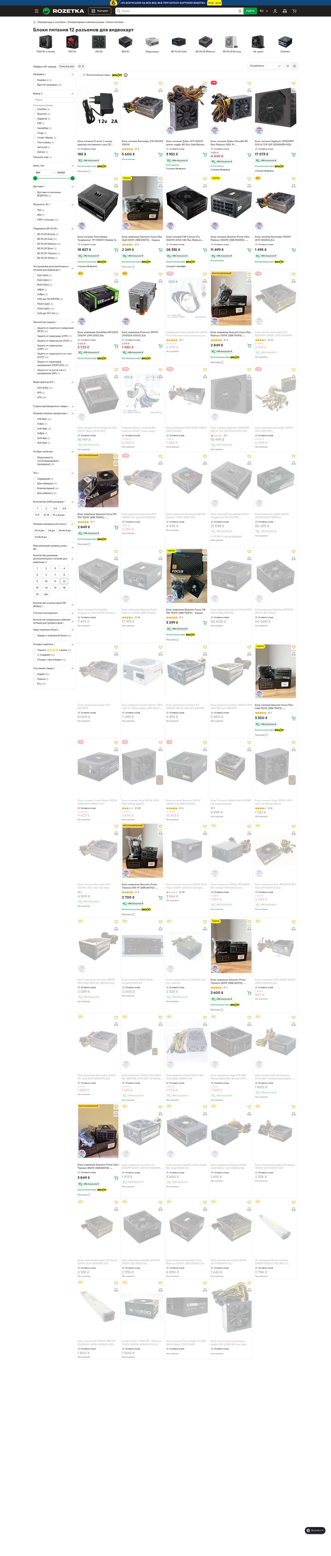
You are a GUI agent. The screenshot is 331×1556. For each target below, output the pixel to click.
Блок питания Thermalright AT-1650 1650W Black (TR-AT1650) (97, 429)
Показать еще (41, 157)
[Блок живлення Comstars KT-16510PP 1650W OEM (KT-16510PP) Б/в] (142, 1131)
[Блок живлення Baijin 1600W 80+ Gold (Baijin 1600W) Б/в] (187, 1041)
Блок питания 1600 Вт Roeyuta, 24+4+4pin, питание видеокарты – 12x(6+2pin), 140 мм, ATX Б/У (274, 1077)
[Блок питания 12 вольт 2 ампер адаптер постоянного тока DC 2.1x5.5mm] (98, 107)
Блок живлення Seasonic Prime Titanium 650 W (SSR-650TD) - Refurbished (139, 887)
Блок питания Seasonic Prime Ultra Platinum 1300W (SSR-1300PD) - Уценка (230, 239)
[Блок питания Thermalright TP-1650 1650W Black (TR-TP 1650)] (187, 1307)
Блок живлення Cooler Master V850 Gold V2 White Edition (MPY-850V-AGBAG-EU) (142, 707)
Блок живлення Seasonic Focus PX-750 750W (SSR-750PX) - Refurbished (97, 516)
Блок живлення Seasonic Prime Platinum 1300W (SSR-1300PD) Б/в (185, 1262)
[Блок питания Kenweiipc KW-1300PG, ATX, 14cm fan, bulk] (98, 850)
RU (261, 11)
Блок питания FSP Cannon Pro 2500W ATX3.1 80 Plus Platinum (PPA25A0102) (183, 239)
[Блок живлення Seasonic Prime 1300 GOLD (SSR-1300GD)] (231, 576)
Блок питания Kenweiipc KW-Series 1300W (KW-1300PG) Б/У (275, 1166)
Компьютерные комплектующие (86, 22)
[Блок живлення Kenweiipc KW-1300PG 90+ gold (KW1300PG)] (142, 480)
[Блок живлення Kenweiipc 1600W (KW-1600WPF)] (275, 394)
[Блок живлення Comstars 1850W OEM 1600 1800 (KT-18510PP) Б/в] (98, 946)
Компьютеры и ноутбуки (52, 22)
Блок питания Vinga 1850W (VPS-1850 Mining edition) (140, 802)
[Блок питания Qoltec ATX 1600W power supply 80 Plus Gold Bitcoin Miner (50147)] (187, 107)
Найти (250, 11)
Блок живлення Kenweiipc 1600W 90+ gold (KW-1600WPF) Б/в (97, 1077)
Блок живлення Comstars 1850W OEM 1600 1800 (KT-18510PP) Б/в (96, 981)
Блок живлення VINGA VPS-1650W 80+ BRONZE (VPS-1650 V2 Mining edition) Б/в (142, 1077)
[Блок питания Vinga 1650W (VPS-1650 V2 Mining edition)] (275, 767)
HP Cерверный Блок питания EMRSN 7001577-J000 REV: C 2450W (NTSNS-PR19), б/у (271, 1262)
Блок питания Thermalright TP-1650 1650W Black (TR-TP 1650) (186, 1343)
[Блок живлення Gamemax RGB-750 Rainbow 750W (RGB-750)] (187, 480)
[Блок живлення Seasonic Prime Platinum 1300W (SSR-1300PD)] (142, 576)
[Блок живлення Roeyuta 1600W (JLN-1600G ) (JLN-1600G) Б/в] (231, 1131)
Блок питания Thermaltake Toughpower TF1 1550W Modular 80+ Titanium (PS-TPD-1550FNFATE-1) (98, 239)
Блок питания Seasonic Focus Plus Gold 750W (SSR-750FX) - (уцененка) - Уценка (274, 707)
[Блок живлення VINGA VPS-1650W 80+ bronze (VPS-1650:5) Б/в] (231, 850)
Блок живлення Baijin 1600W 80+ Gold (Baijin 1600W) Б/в (185, 1077)
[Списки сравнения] (284, 11)
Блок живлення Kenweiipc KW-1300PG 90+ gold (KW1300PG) (139, 516)
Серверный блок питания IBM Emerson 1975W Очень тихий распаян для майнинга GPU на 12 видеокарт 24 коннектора (140, 430)
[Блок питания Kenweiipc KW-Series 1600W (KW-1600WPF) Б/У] (98, 1226)
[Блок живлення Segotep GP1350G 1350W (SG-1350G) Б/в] (142, 1226)
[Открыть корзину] (294, 11)
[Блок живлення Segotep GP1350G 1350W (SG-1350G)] (275, 576)
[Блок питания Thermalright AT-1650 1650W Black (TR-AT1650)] (98, 394)
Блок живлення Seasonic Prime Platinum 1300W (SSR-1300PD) (139, 611)
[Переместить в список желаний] (116, 83)
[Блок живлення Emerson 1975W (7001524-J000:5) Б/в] (142, 298)
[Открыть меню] (36, 11)
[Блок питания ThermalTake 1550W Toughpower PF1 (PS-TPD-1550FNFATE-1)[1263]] (231, 480)
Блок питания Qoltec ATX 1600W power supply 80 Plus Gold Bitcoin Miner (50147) (185, 143)
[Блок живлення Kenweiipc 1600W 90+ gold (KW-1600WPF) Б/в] (98, 1041)
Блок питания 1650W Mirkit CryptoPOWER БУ (137, 981)
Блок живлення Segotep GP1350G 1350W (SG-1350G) (274, 611)
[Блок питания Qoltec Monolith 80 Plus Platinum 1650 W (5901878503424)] (231, 107)
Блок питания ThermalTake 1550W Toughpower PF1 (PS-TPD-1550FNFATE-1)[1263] (230, 516)
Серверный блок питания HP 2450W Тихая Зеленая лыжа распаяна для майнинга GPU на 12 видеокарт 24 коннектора (187, 334)
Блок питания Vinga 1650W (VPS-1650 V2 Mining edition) (274, 802)
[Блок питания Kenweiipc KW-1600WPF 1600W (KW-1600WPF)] (275, 298)
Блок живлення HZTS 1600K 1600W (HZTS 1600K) (186, 429)
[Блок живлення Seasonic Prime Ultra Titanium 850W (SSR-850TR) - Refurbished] (98, 1131)
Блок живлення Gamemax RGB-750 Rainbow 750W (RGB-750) (186, 516)
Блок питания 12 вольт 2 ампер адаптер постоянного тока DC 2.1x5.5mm (95, 143)
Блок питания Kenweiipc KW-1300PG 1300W (142, 143)
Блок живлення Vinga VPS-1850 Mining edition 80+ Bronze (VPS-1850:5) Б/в (228, 1077)
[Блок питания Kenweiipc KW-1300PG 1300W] (142, 107)
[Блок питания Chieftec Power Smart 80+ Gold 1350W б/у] (187, 1131)
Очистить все (66, 67)
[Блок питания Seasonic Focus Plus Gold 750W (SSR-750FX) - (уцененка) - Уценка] (275, 671)
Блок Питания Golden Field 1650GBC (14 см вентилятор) (231, 802)
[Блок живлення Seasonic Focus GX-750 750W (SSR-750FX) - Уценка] (187, 576)
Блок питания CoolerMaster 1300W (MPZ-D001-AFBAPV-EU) (97, 802)
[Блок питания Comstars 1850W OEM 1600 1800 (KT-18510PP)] (231, 671)
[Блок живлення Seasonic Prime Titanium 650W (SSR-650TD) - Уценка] (231, 946)
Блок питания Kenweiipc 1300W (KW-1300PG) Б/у (273, 238)
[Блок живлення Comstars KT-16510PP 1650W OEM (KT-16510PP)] (187, 671)
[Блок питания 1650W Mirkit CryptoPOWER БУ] (142, 946)
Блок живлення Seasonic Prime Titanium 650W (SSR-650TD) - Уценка (228, 982)
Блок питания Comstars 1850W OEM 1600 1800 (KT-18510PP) (231, 707)
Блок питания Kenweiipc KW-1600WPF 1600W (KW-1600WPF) (273, 334)
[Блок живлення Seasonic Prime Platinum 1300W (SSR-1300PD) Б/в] (187, 1226)
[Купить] (116, 154)
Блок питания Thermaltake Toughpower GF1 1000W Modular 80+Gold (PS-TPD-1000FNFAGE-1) (96, 612)
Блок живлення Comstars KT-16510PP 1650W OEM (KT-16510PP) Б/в (142, 1167)
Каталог (102, 11)
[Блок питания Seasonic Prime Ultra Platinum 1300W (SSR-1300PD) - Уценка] (231, 203)
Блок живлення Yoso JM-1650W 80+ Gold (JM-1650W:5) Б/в (275, 886)
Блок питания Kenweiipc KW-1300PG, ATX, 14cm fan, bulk (94, 886)
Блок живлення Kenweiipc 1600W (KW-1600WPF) (274, 429)
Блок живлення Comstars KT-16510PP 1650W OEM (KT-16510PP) (185, 707)
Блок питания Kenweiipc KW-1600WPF (94, 707)
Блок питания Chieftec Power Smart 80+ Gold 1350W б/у (186, 1166)
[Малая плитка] (294, 66)
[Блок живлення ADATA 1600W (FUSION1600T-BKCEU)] (275, 480)
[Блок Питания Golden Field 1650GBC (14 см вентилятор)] (231, 767)
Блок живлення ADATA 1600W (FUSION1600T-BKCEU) (272, 516)
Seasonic (43, 114)
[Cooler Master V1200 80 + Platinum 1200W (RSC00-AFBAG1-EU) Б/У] (142, 1307)
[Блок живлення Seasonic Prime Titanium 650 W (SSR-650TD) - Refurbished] (142, 850)
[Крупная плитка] (287, 66)
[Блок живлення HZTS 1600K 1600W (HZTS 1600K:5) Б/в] (275, 946)
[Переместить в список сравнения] (116, 90)
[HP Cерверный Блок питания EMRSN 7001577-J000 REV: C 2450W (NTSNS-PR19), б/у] (275, 1226)
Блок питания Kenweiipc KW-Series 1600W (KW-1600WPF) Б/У (97, 1262)
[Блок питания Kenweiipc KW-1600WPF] (98, 671)
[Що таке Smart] (125, 75)
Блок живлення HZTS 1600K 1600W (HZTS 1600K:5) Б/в (275, 981)
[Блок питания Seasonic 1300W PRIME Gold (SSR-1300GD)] (187, 767)
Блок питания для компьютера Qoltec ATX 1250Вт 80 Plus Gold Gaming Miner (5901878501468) (228, 1343)
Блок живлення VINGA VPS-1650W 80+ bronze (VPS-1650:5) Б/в (230, 886)
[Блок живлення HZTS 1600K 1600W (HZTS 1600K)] (187, 394)
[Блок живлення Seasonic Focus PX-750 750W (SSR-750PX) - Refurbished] (98, 480)
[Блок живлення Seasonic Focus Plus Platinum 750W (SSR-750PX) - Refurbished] (231, 298)
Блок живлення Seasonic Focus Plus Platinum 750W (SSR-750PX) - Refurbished (231, 334)
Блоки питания (115, 22)
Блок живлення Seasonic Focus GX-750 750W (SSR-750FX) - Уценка (186, 611)
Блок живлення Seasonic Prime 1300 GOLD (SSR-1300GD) (231, 611)
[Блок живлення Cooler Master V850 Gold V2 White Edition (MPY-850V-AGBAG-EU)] (142, 671)
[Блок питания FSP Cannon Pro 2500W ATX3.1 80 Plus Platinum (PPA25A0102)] (187, 203)
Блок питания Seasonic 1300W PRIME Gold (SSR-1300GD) (183, 802)
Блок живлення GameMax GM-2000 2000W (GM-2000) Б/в (98, 334)
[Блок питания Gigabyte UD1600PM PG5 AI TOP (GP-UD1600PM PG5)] (275, 107)
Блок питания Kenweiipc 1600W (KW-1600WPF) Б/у (229, 1262)
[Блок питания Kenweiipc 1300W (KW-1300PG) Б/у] (275, 203)
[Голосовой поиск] (240, 11)
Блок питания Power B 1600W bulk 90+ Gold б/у (185, 981)
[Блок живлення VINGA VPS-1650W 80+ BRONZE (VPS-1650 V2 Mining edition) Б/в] (142, 1041)
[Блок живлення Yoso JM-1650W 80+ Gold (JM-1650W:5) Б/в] (275, 850)
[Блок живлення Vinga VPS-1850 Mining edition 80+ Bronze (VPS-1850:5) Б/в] (231, 1041)
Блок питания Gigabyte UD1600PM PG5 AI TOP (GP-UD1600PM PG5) (274, 143)
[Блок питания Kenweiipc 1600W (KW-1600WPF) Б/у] (231, 1226)
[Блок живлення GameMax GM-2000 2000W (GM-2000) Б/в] (98, 298)
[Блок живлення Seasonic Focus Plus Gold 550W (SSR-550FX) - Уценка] (142, 203)
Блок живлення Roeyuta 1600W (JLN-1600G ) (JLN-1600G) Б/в (229, 1166)
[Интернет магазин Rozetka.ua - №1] (63, 11)
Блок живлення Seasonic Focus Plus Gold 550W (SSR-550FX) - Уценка (142, 238)
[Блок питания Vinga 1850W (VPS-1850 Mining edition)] (142, 767)
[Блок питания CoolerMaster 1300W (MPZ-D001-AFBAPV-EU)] (98, 767)
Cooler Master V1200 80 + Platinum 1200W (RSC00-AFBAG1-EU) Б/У (141, 1343)
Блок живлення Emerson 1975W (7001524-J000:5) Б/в (140, 334)
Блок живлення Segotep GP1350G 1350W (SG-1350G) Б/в (141, 1262)
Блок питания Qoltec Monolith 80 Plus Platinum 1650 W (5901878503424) (229, 143)
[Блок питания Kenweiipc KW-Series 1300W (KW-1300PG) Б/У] (275, 1131)
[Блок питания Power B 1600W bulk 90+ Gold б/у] (187, 946)
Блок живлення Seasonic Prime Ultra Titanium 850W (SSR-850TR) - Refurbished (98, 1167)
